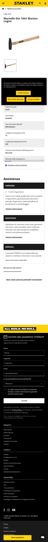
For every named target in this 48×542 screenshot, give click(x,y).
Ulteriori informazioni (13, 209)
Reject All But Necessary (15, 99)
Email (5, 369)
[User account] (45, 3)
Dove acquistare (17, 537)
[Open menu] (3, 3)
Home (3, 9)
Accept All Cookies (34, 99)
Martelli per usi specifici (14, 8)
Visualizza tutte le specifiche (17, 165)
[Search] (40, 3)
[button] (4, 510)
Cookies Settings (23, 93)
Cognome (7, 358)
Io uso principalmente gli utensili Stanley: (17, 379)
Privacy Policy (17, 410)
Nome (6, 348)
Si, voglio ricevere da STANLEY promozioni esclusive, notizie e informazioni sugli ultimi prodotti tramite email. (22, 392)
